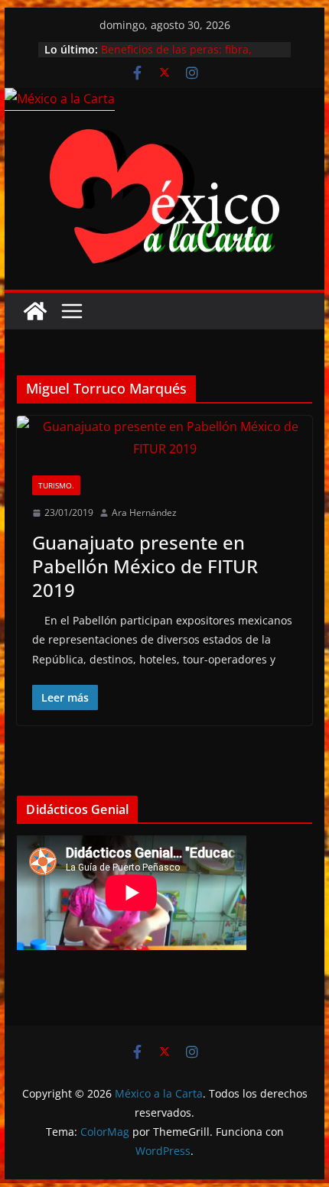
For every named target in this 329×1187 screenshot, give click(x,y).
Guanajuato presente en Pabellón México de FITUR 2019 (145, 566)
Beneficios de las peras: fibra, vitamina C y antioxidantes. (176, 57)
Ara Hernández (144, 512)
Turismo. (56, 485)
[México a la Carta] (60, 98)
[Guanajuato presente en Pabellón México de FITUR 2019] (164, 438)
